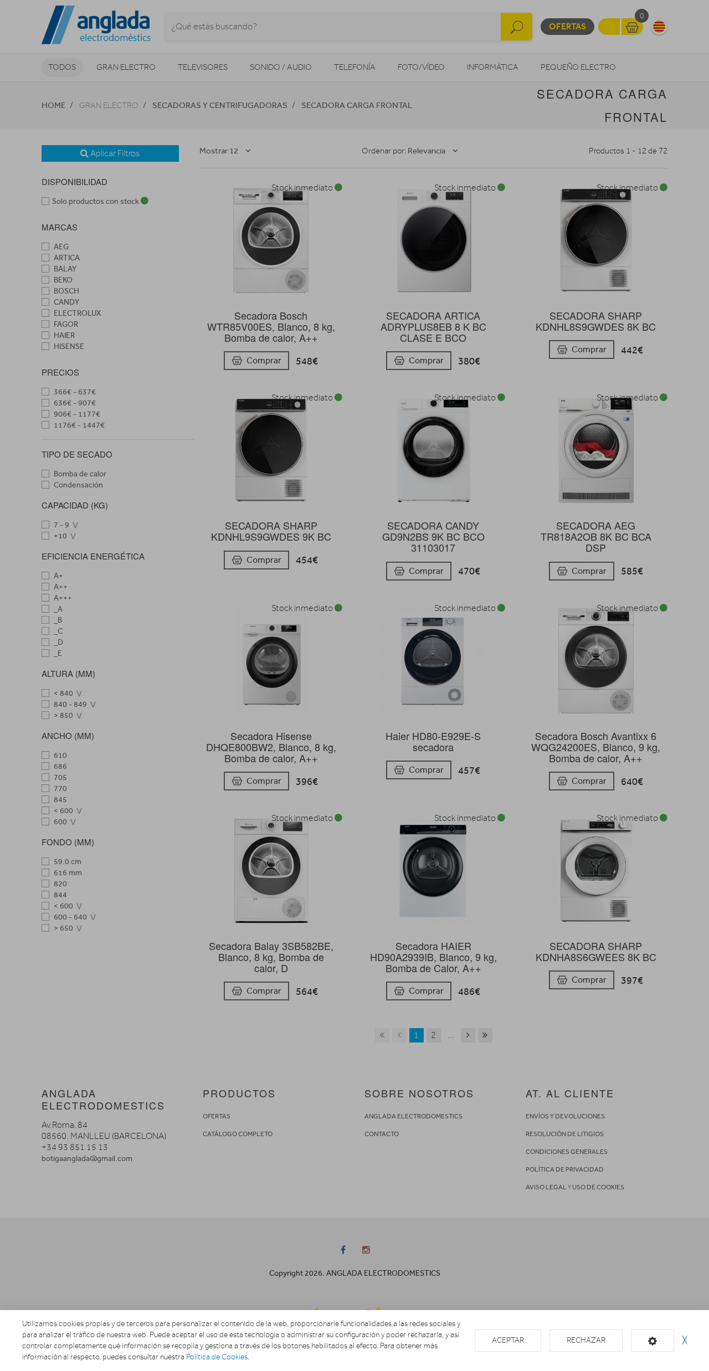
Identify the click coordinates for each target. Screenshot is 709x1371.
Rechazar (586, 1340)
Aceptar (508, 1340)
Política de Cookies (217, 1357)
